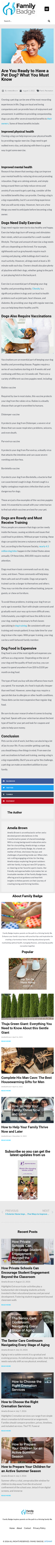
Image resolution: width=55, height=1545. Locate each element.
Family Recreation (46, 91)
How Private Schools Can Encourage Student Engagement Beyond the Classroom (25, 1272)
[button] (47, 9)
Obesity (36, 288)
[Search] (49, 21)
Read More (6, 1041)
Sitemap (48, 1541)
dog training (21, 625)
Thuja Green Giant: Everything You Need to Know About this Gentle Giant (26, 1028)
